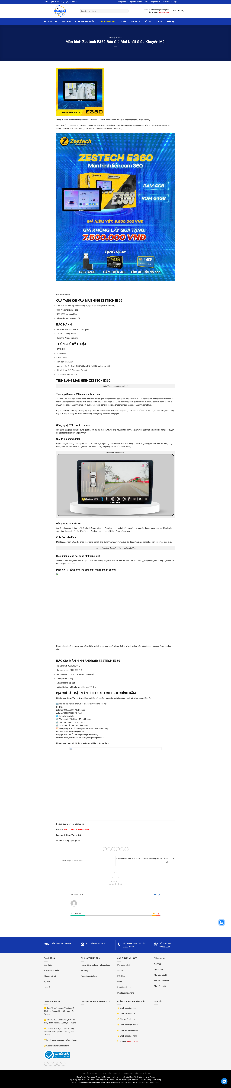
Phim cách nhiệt (123, 965)
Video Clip (135, 22)
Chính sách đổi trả (127, 1013)
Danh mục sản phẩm (84, 22)
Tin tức (159, 22)
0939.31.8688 (164, 12)
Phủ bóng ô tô (160, 986)
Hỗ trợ (148, 22)
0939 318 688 (69, 829)
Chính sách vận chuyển (152, 2)
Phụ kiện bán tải (160, 975)
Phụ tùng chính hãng (125, 993)
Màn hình (121, 976)
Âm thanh (121, 970)
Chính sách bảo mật (169, 2)
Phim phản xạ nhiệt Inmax (72, 861)
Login (158, 894)
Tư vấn (123, 22)
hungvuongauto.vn (61, 1046)
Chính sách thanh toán (129, 1030)
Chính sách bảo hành (128, 1036)
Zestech (91, 125)
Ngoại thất (158, 969)
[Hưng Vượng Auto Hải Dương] (60, 11)
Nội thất (157, 964)
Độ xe (119, 982)
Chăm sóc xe (159, 958)
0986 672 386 (83, 829)
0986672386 (165, 947)
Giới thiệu (66, 22)
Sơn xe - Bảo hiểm (161, 981)
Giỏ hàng (84, 970)
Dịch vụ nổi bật (108, 22)
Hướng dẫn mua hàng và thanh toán (129, 2)
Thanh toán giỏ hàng (89, 976)
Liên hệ (170, 22)
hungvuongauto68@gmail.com (89, 1082)
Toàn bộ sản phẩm (51, 970)
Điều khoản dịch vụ (127, 1019)
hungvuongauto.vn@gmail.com (64, 1040)
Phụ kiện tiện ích (124, 987)
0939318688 (128, 947)
